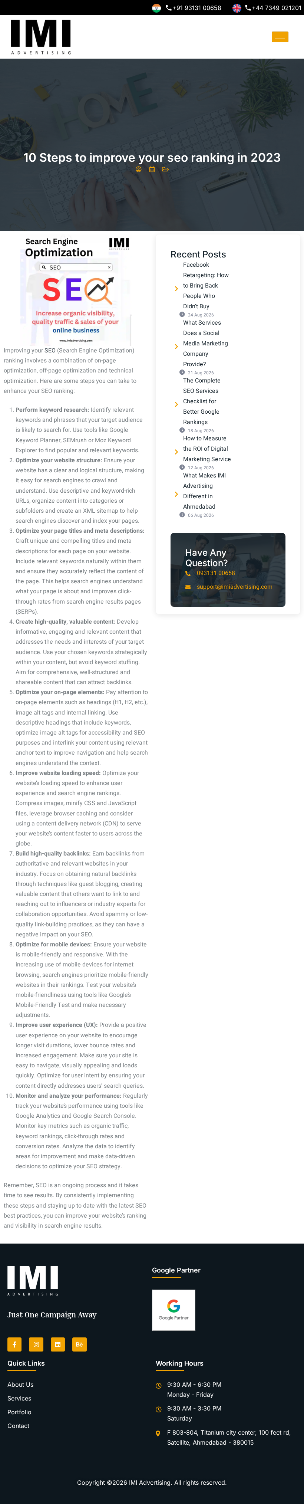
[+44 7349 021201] (248, 8)
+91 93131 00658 (196, 8)
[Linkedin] (58, 1344)
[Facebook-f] (14, 1344)
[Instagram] (36, 1344)
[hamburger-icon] (280, 37)
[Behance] (79, 1344)
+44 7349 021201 (276, 8)
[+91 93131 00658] (168, 8)
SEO (50, 350)
